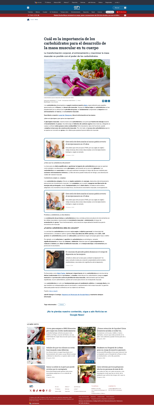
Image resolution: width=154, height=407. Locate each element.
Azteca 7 (66, 2)
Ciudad (45, 12)
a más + (117, 2)
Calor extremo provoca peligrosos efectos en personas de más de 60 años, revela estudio (110, 368)
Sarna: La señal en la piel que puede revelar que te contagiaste (60, 368)
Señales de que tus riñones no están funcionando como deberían (60, 349)
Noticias (83, 2)
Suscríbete (109, 12)
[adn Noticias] (77, 8)
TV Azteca (48, 2)
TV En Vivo (122, 12)
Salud (93, 12)
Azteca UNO (57, 2)
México (38, 12)
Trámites (30, 12)
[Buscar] (125, 8)
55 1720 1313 (111, 390)
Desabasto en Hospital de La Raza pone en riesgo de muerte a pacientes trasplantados (111, 349)
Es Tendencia (54, 12)
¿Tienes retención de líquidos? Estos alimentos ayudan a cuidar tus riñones (111, 329)
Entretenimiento (75, 12)
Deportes (74, 2)
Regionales (109, 2)
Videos (100, 2)
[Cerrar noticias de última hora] (125, 15)
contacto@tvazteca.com (114, 388)
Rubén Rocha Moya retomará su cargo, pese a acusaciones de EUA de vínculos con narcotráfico (75, 15)
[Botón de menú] (28, 7)
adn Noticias (91, 2)
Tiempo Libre (64, 12)
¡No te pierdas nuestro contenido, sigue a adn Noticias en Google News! (77, 313)
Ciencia (100, 12)
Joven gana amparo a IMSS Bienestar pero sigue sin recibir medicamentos (61, 329)
